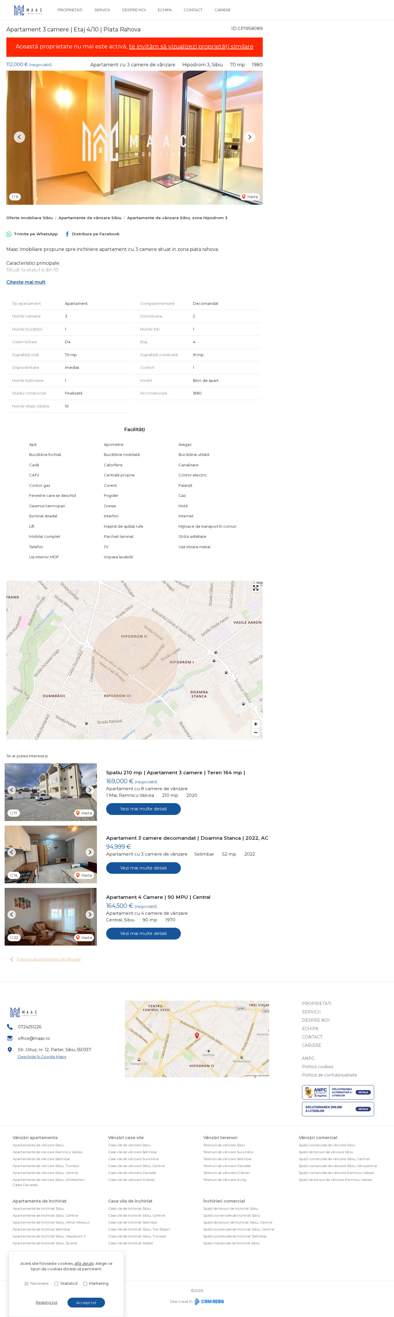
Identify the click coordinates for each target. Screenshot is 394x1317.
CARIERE (223, 9)
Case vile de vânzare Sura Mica (133, 1159)
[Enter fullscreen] (256, 588)
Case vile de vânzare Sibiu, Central (136, 1166)
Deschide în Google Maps (42, 1056)
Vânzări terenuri (220, 1137)
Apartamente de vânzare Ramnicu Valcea (47, 1152)
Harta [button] (252, 196)
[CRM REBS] (208, 1301)
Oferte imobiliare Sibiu (29, 217)
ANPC (308, 1058)
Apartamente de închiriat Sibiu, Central (45, 1215)
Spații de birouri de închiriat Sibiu (230, 1208)
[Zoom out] (256, 732)
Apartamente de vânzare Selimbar (41, 1159)
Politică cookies (317, 1066)
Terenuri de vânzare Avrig (224, 1179)
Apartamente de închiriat (40, 1201)
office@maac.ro (34, 1038)
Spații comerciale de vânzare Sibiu (327, 1145)
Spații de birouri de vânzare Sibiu (326, 1152)
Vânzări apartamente (35, 1137)
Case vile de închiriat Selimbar (132, 1222)
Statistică (69, 1283)
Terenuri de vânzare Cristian (226, 1173)
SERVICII (102, 9)
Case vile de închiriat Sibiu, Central (136, 1215)
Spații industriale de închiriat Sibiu (231, 1243)
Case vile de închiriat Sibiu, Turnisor (137, 1236)
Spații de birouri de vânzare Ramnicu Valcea (335, 1179)
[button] (19, 137)
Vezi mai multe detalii (143, 808)
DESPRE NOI (134, 9)
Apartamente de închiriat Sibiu (38, 1208)
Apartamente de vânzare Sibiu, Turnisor (46, 1166)
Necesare (39, 1283)
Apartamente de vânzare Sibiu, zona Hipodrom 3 (177, 217)
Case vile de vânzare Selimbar (132, 1152)
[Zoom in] (256, 724)
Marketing (98, 1283)
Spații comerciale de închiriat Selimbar (235, 1236)
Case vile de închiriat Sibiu (129, 1208)
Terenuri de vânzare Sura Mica (228, 1152)
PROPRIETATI (70, 9)
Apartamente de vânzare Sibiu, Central (45, 1173)
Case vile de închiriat (130, 1201)
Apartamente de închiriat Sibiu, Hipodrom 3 (49, 1236)
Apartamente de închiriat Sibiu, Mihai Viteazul (51, 1222)
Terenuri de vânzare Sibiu (224, 1145)
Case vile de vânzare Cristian (131, 1179)
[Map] (134, 660)
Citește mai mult (25, 282)
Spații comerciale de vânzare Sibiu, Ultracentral (338, 1166)
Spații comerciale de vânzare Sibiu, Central (334, 1159)
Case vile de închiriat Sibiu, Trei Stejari (139, 1229)
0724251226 (29, 1026)
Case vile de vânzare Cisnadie (132, 1173)
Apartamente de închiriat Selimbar (42, 1229)
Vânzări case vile (126, 1137)
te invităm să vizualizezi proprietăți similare (191, 46)
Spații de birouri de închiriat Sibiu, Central (237, 1222)
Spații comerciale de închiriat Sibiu (231, 1215)
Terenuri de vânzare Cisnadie (227, 1166)
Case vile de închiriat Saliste (130, 1243)
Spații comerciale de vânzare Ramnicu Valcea (336, 1173)
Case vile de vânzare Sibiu (129, 1145)
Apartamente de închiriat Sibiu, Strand (45, 1243)
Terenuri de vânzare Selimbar (227, 1159)
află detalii (84, 1263)
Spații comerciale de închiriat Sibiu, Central (238, 1229)
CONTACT (193, 9)
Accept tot (86, 1302)
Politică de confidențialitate (329, 1075)
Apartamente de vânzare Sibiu (90, 217)
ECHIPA (165, 9)
